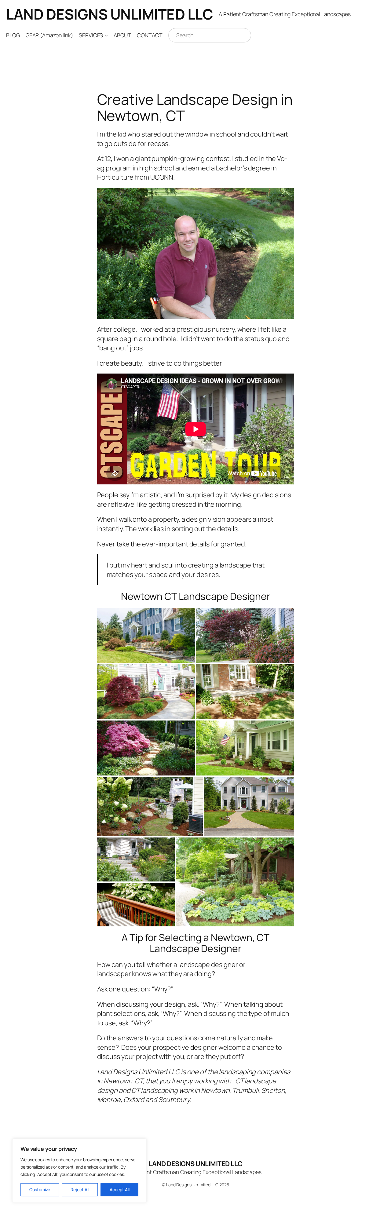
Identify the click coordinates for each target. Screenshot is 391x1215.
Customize (39, 1189)
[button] (146, 635)
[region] (79, 1171)
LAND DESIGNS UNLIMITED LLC (109, 14)
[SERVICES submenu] (106, 35)
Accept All (120, 1189)
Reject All (80, 1189)
